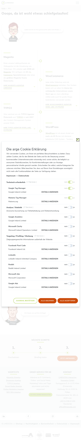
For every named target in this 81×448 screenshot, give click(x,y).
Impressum (11, 176)
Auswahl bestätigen (25, 301)
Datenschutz (23, 176)
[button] (58, 192)
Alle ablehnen (47, 301)
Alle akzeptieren (67, 301)
